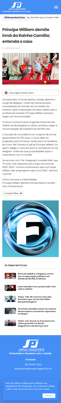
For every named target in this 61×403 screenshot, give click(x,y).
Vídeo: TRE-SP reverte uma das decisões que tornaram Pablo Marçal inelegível (34, 299)
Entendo (49, 395)
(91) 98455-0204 (33, 364)
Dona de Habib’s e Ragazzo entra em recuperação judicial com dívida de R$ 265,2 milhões (35, 276)
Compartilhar (11, 193)
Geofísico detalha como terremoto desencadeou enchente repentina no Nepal (37, 311)
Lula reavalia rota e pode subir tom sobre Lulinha (37, 287)
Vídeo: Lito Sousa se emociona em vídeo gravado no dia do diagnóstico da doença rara (36, 323)
